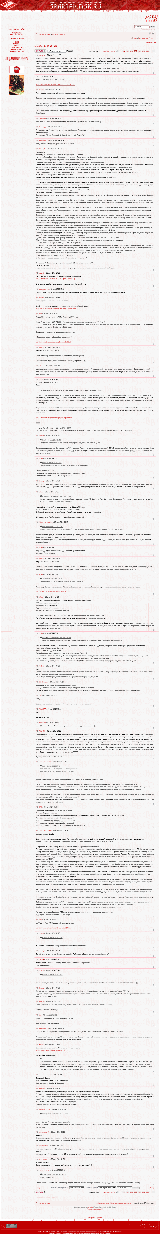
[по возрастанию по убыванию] (128, 1188)
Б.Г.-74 (41, 959)
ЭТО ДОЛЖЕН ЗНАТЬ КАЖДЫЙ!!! (17, 34)
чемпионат (23, 11)
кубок (33, 11)
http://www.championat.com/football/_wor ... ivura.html (56, 308)
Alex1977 (42, 709)
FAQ (135, 38)
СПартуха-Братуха (45, 522)
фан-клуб (131, 11)
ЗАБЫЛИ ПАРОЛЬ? (17, 51)
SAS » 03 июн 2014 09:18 (51, 766)
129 (143, 51)
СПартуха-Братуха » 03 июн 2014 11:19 (56, 496)
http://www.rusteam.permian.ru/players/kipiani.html (54, 418)
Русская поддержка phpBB (95, 1209)
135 (153, 51)
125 (127, 51)
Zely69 (41, 933)
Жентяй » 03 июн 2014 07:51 (52, 579)
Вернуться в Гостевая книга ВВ (47, 1198)
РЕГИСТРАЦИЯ (16, 49)
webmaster (150, 1225)
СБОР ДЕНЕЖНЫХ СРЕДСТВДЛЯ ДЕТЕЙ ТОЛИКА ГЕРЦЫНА (17, 59)
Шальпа (41, 366)
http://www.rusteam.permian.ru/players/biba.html (53, 342)
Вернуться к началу (153, 73)
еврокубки (43, 11)
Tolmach (42, 1088)
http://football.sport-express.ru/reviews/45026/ (52, 592)
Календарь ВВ (151, 42)
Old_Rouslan (43, 682)
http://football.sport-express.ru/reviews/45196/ (52, 1050)
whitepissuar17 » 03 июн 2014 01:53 (55, 1114)
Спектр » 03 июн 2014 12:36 (52, 975)
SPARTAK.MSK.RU (52, 1232)
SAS (40, 76)
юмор (140, 11)
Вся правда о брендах (95, 1218)
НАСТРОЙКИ (17, 48)
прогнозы (119, 11)
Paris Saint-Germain (45, 762)
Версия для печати (153, 33)
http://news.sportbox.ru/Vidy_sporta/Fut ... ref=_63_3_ (55, 84)
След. (152, 1188)
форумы (108, 11)
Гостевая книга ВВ (58, 34)
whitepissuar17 (44, 1132)
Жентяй (41, 90)
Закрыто (37, 50)
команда (55, 11)
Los (40, 695)
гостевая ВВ (96, 11)
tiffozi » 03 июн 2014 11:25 (52, 462)
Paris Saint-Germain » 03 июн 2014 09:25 (56, 637)
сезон (13, 11)
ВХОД (17, 42)
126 (131, 51)
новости (5, 11)
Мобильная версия (149, 33)
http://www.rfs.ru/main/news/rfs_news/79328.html (57, 771)
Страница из (108, 51)
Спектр (41, 481)
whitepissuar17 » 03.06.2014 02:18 (54, 1174)
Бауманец (42, 722)
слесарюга (42, 1075)
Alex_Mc (42, 731)
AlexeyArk (42, 149)
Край (41, 458)
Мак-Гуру (42, 127)
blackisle (42, 55)
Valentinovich (44, 140)
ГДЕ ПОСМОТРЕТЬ (17, 38)
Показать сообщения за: (59, 1188)
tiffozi (41, 492)
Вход (152, 38)
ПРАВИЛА (16, 44)
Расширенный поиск (148, 29)
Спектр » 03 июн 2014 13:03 (52, 937)
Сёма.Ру (151, 1227)
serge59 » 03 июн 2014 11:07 (52, 526)
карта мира (67, 11)
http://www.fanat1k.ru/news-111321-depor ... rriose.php (55, 279)
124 (123, 51)
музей (147, 11)
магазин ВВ (82, 11)
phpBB (90, 1207)
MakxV (41, 666)
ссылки (155, 11)
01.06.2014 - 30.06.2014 (45, 46)
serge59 (41, 273)
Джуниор (42, 118)
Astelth (41, 436)
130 (147, 51)
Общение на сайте (44, 34)
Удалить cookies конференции (120, 1203)
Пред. (38, 1188)
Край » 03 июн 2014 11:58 (51, 440)
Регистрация (143, 38)
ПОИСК (17, 46)
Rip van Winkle (44, 1170)
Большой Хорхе (44, 1109)
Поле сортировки (91, 1188)
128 (139, 51)
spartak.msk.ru (109, 1232)
